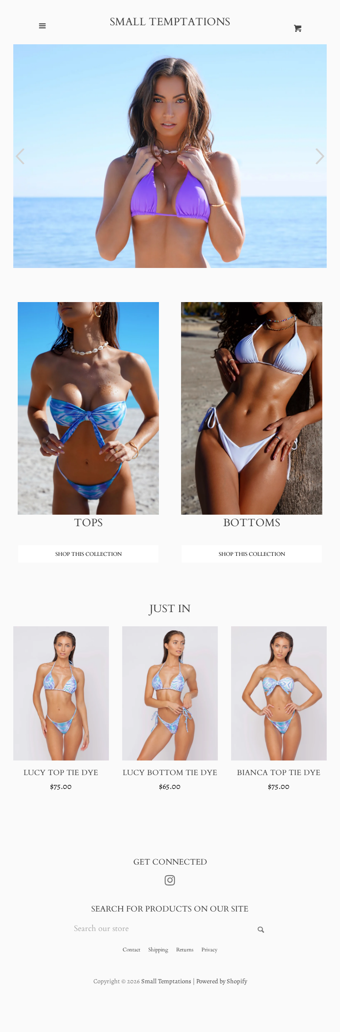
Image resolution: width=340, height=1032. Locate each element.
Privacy (209, 949)
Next (321, 156)
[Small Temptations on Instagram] (170, 882)
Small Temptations (170, 22)
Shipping (158, 949)
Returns (184, 949)
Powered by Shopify (221, 981)
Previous (18, 156)
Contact (131, 949)
